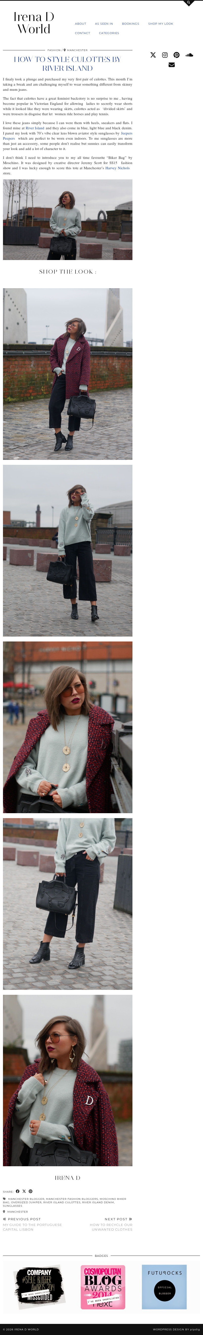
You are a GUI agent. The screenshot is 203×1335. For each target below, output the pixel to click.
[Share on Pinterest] (30, 1191)
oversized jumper (26, 1202)
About (80, 23)
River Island (35, 127)
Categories (109, 33)
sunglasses (12, 1205)
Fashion (54, 50)
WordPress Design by (176, 1329)
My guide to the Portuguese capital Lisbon (32, 1224)
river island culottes (61, 1202)
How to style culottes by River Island (67, 64)
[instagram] (165, 55)
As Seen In (104, 23)
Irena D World (33, 23)
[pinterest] (176, 55)
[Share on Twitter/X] (24, 1191)
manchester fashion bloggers (72, 1199)
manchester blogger (26, 1199)
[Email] (172, 65)
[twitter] (153, 55)
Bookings (130, 23)
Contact (82, 33)
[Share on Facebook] (18, 1191)
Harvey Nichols (118, 167)
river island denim (98, 1202)
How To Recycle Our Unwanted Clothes (111, 1224)
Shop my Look (160, 23)
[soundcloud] (189, 55)
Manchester (17, 1211)
